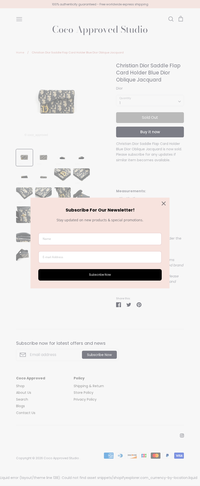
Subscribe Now (100, 275)
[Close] (164, 203)
